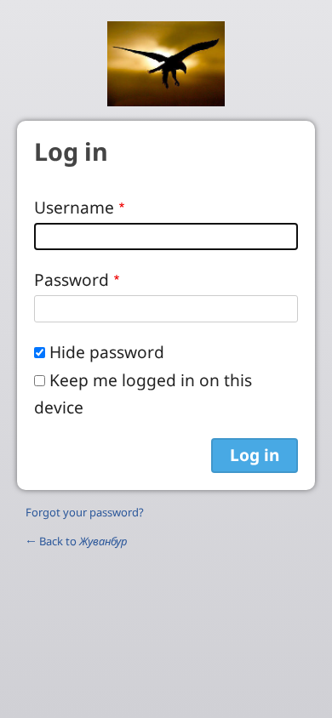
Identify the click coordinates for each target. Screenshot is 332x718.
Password (71, 279)
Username (74, 207)
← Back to (76, 541)
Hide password (106, 351)
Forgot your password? (85, 512)
